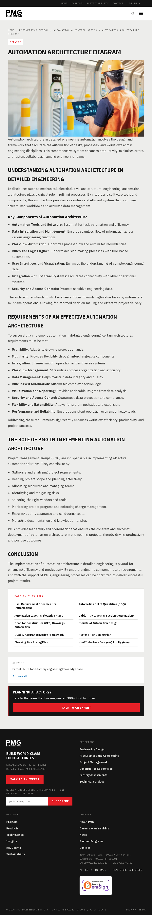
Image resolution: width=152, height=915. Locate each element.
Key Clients (13, 848)
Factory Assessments (93, 775)
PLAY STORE (120, 869)
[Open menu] (142, 13)
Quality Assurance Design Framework (39, 635)
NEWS (64, 3)
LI (86, 869)
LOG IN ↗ (133, 3)
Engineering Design (92, 749)
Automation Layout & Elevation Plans (38, 615)
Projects (11, 822)
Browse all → (21, 676)
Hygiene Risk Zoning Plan (95, 635)
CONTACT (118, 3)
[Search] (132, 13)
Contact (85, 848)
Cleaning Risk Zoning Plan (31, 642)
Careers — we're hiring (94, 828)
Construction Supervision (96, 769)
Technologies (15, 835)
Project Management (93, 762)
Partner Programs (91, 841)
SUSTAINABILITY (97, 3)
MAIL (103, 869)
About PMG (87, 822)
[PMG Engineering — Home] (14, 13)
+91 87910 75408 (121, 862)
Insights (11, 841)
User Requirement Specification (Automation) (35, 606)
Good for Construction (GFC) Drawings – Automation (40, 625)
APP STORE (135, 869)
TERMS (142, 909)
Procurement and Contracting (99, 755)
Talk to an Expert (76, 707)
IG (96, 869)
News (83, 835)
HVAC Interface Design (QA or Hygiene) (104, 642)
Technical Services (92, 781)
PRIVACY (131, 909)
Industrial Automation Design (98, 623)
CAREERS (77, 3)
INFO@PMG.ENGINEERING (93, 862)
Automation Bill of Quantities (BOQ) (102, 604)
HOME (11, 30)
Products (12, 828)
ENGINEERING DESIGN (33, 30)
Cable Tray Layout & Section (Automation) (106, 615)
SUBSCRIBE (60, 801)
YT (81, 869)
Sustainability (15, 854)
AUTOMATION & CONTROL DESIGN (75, 30)
